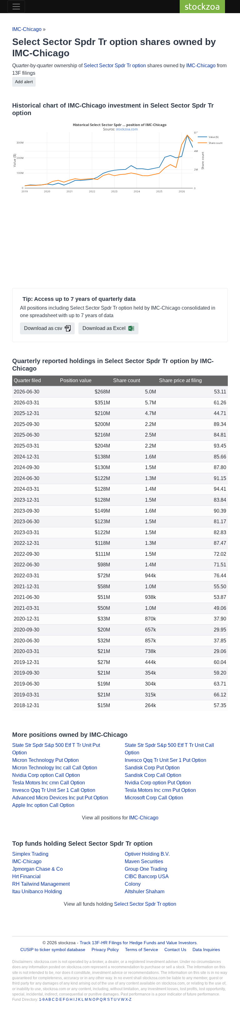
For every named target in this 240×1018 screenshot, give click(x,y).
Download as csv (43, 328)
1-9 (42, 999)
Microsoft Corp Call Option (154, 797)
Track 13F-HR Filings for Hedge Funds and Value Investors (138, 942)
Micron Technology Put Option (45, 760)
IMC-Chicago (27, 29)
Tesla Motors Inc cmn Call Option (48, 782)
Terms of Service (141, 949)
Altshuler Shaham (144, 891)
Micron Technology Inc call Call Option (54, 767)
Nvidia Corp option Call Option (46, 775)
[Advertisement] (120, 242)
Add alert (24, 81)
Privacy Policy (105, 949)
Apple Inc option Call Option (43, 805)
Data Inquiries (206, 949)
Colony (133, 884)
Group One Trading (146, 869)
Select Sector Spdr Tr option (115, 65)
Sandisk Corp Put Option (152, 767)
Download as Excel (104, 328)
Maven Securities (144, 861)
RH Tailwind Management (41, 884)
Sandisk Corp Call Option (153, 775)
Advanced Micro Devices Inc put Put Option (60, 797)
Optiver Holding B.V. (147, 854)
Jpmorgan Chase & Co (37, 869)
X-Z (128, 999)
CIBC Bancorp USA (147, 876)
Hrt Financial (26, 876)
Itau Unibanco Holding (37, 891)
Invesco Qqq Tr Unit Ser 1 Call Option (53, 790)
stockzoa (202, 6)
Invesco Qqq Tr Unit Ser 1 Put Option (165, 760)
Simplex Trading (30, 854)
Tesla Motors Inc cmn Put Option (160, 790)
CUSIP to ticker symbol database (53, 949)
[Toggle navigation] (16, 6)
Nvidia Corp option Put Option (158, 782)
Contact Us (175, 949)
